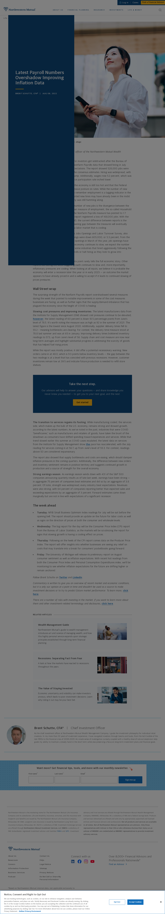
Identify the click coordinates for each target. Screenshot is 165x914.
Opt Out (117, 902)
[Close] (161, 902)
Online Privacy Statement (30, 911)
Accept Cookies (135, 902)
